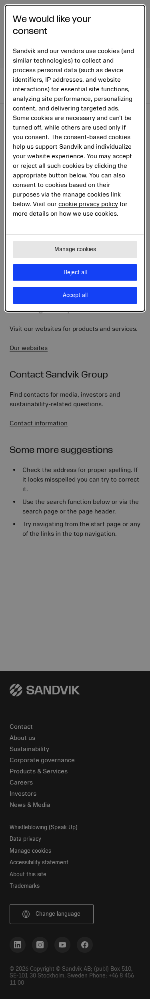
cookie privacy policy (88, 204)
